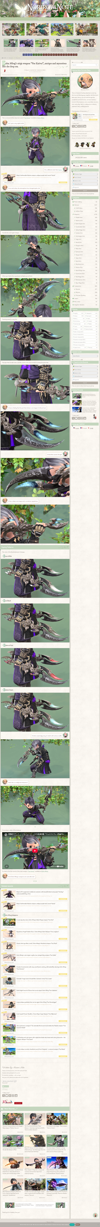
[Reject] (98, 1224)
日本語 (91, 166)
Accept (72, 1224)
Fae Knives (27, 118)
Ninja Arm (6, 1086)
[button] (96, 65)
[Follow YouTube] (16, 1095)
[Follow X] (3, 1095)
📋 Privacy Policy (50, 1222)
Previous (2, 46)
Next (98, 46)
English (77, 166)
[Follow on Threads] (10, 1095)
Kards (60, 170)
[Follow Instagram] (13, 1095)
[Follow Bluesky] (6, 1095)
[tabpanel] (10, 45)
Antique (5, 1089)
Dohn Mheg (41, 118)
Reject (77, 1224)
